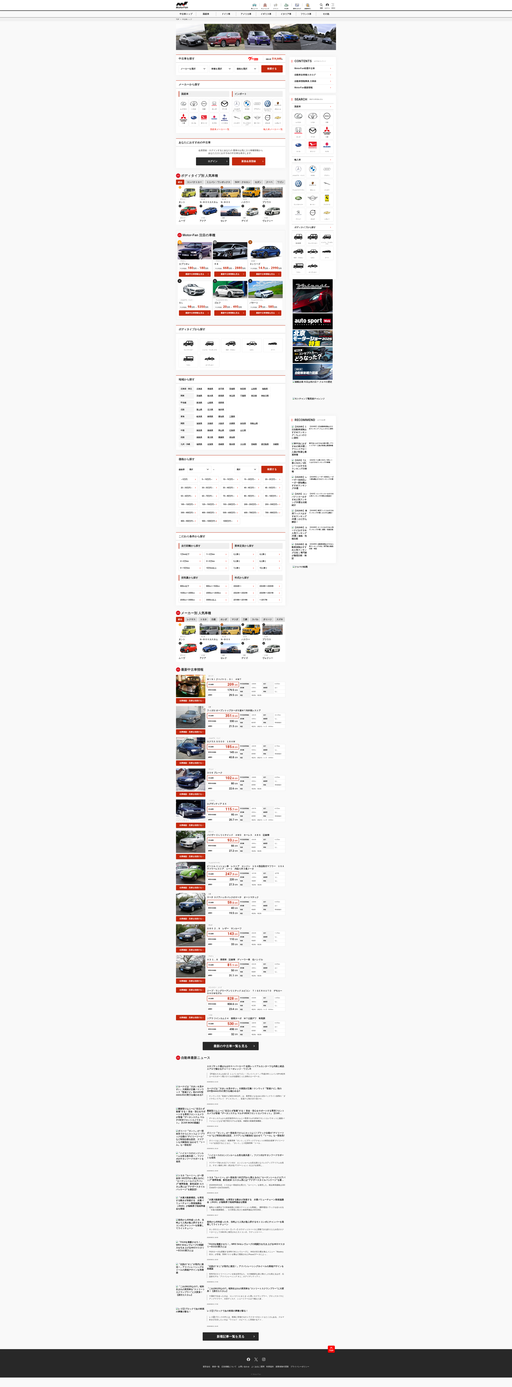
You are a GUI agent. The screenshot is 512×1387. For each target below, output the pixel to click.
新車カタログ (297, 8)
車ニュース (254, 8)
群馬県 (221, 396)
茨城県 (199, 396)
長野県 (221, 403)
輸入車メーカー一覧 (273, 129)
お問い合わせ (243, 1376)
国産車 (206, 14)
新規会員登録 (248, 161)
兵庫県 (232, 423)
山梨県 (210, 403)
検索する (272, 68)
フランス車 (306, 14)
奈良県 (243, 423)
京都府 (210, 423)
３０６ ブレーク (214, 773)
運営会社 (206, 1376)
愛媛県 (221, 437)
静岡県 (210, 416)
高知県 (232, 437)
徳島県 (199, 437)
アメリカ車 (246, 14)
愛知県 (221, 416)
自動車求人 (307, 8)
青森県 (210, 389)
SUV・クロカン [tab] (242, 182)
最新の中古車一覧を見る (231, 1055)
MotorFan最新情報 (303, 87)
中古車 (286, 8)
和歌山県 (254, 423)
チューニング (265, 8)
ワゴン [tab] (280, 182)
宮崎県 (254, 444)
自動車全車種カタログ (305, 75)
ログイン (327, 8)
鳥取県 (199, 430)
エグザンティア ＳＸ (217, 804)
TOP (177, 19)
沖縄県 (276, 444)
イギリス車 (266, 14)
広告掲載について (228, 1376)
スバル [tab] (255, 619)
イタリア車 (286, 14)
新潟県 (199, 403)
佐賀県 (210, 444)
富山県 (199, 409)
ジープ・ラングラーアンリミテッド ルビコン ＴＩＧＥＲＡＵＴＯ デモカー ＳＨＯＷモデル (245, 992)
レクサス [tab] (191, 619)
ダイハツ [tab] (267, 619)
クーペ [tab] (269, 182)
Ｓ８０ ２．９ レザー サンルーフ (224, 928)
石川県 (210, 409)
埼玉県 (232, 396)
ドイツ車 (226, 14)
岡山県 (221, 430)
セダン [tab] (258, 182)
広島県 (232, 430)
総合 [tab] (180, 182)
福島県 (265, 389)
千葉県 (243, 396)
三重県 (232, 416)
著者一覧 (216, 1376)
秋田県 (243, 389)
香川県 (210, 437)
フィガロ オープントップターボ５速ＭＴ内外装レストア (234, 710)
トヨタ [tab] (203, 619)
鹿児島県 (265, 444)
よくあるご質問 (257, 1376)
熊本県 (232, 444)
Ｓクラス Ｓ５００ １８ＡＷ (221, 741)
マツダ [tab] (235, 619)
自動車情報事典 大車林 (305, 81)
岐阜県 (199, 416)
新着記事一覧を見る (231, 1346)
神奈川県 (265, 396)
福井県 (221, 409)
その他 (326, 14)
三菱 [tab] (245, 619)
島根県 (210, 430)
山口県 (243, 430)
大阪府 (221, 423)
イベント (275, 8)
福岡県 (199, 444)
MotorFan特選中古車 (304, 68)
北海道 (199, 389)
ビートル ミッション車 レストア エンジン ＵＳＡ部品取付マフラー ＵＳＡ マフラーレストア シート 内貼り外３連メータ (246, 867)
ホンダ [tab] (224, 619)
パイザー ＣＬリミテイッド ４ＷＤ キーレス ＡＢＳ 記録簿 (238, 835)
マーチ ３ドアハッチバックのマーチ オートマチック (233, 897)
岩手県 (221, 389)
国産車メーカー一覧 (219, 129)
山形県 (254, 389)
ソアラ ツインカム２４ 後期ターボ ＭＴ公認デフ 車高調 (236, 1022)
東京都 (254, 396)
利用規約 (270, 1376)
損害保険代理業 (282, 1376)
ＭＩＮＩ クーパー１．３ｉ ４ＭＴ (224, 679)
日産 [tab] (213, 619)
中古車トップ (186, 14)
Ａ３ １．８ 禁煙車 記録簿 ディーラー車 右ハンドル (235, 959)
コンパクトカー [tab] (194, 182)
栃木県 (210, 396)
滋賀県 (199, 423)
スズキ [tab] (280, 619)
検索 (321, 8)
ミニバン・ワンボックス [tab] (218, 182)
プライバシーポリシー (300, 1376)
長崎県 (221, 444)
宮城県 (232, 389)
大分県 (243, 444)
